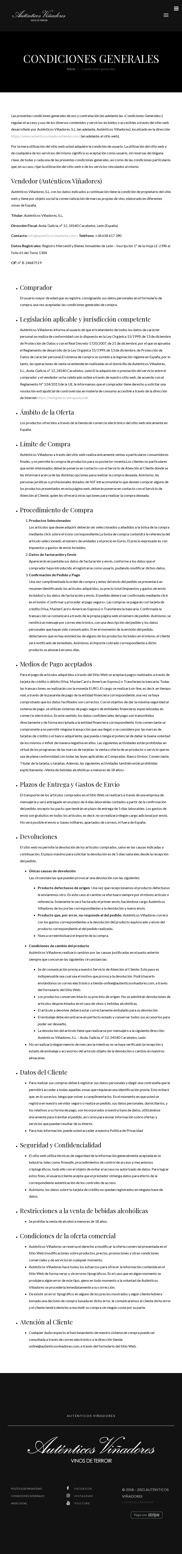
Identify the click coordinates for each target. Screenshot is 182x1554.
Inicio (71, 69)
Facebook (83, 1488)
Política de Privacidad (26, 1488)
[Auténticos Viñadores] (39, 15)
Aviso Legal (19, 1503)
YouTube (82, 1503)
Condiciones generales (27, 1496)
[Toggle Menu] (176, 8)
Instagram (83, 1496)
